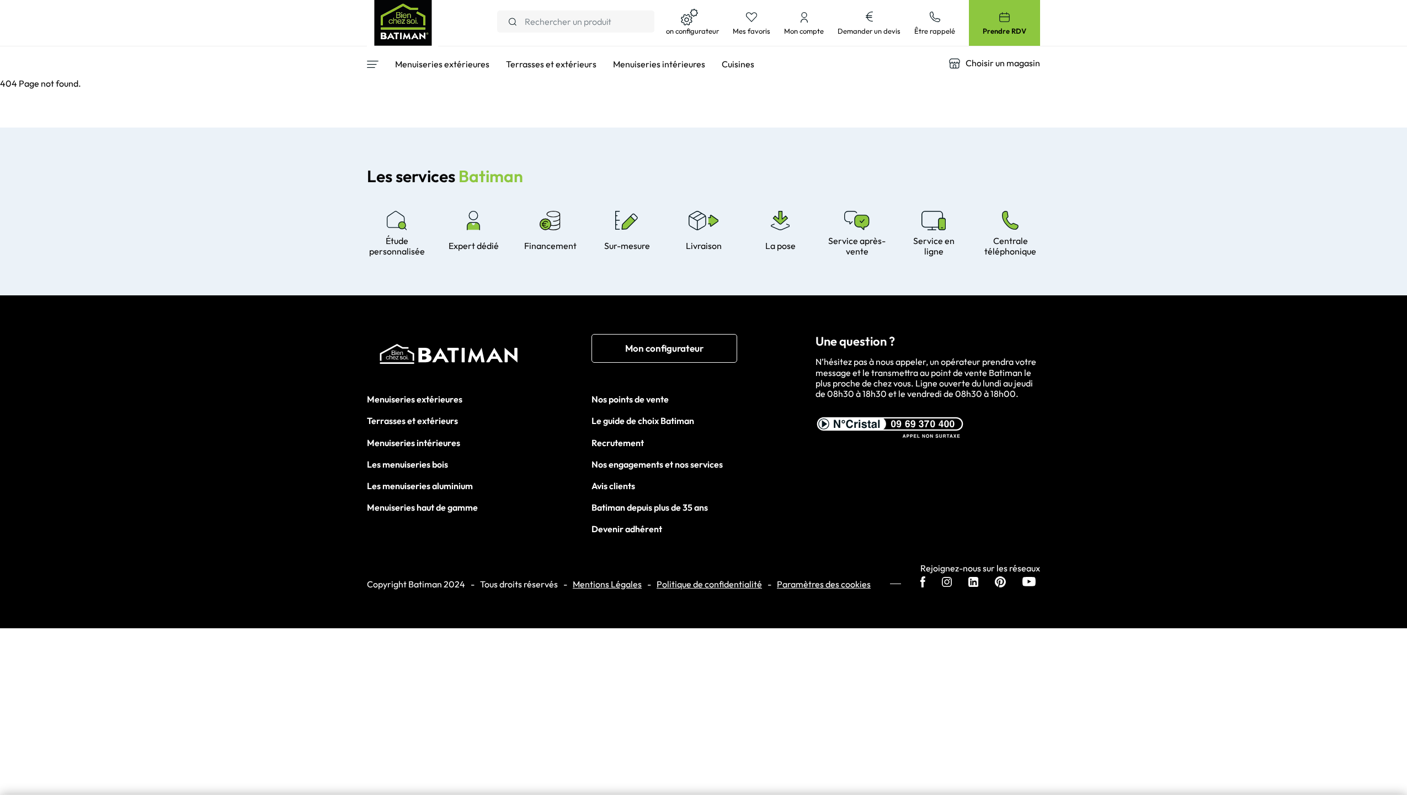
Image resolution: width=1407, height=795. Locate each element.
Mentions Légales (607, 584)
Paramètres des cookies (824, 584)
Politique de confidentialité (709, 584)
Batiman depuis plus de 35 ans (649, 507)
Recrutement (617, 442)
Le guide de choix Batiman (642, 420)
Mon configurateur (664, 348)
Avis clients (613, 485)
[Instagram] (947, 583)
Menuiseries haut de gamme (422, 507)
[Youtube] (1029, 583)
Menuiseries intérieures (413, 442)
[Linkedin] (973, 583)
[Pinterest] (1000, 583)
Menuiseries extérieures (414, 399)
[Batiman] (479, 356)
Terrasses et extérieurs (412, 420)
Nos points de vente (630, 399)
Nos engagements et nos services (657, 464)
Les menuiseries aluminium (420, 485)
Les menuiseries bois (407, 464)
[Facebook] (922, 583)
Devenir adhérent (626, 528)
